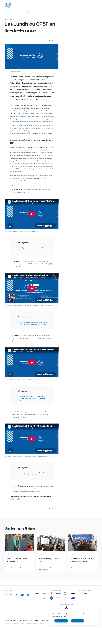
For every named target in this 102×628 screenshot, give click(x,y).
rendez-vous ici (15, 499)
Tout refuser (78, 621)
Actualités (12, 12)
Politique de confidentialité (32, 623)
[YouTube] (22, 595)
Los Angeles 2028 (21, 567)
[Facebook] (49, 40)
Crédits (22, 623)
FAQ (21, 620)
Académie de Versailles (34, 414)
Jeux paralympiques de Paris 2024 (28, 125)
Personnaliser (90, 621)
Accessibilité (42, 623)
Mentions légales (15, 623)
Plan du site (7, 623)
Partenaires (14, 620)
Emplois (25, 620)
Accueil (6, 12)
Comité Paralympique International (52, 567)
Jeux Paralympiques (11, 567)
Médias (7, 620)
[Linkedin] (27, 595)
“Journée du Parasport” (33, 105)
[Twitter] (52, 40)
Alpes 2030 (41, 567)
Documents (44, 620)
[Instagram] (11, 595)
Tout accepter (62, 621)
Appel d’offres (34, 620)
